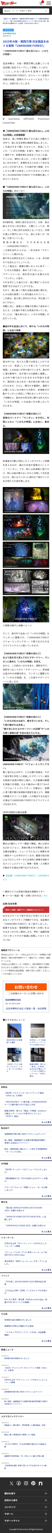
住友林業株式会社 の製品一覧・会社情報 (26, 1008)
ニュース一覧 (31, 21)
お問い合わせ (26, 987)
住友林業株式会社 (19, 21)
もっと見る (46, 1122)
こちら (44, 895)
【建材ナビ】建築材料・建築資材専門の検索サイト (20, 19)
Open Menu (48, 3)
